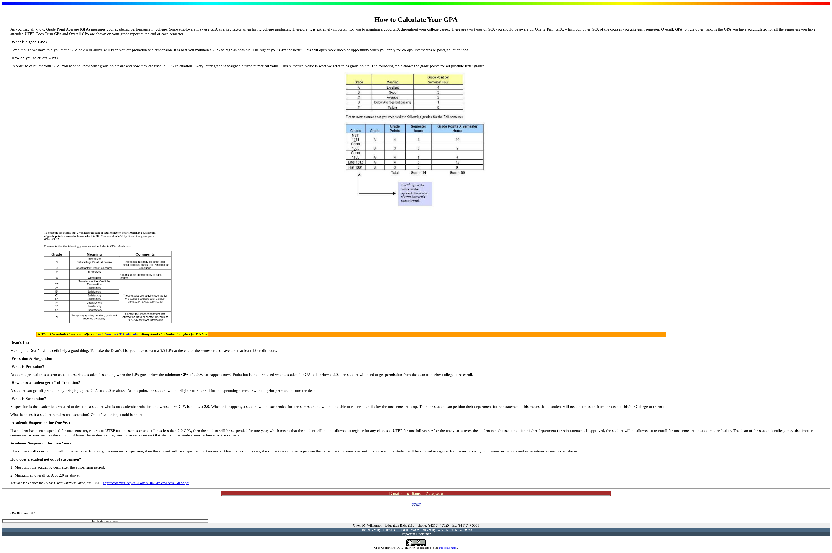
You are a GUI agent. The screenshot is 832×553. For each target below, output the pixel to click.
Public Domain (448, 547)
